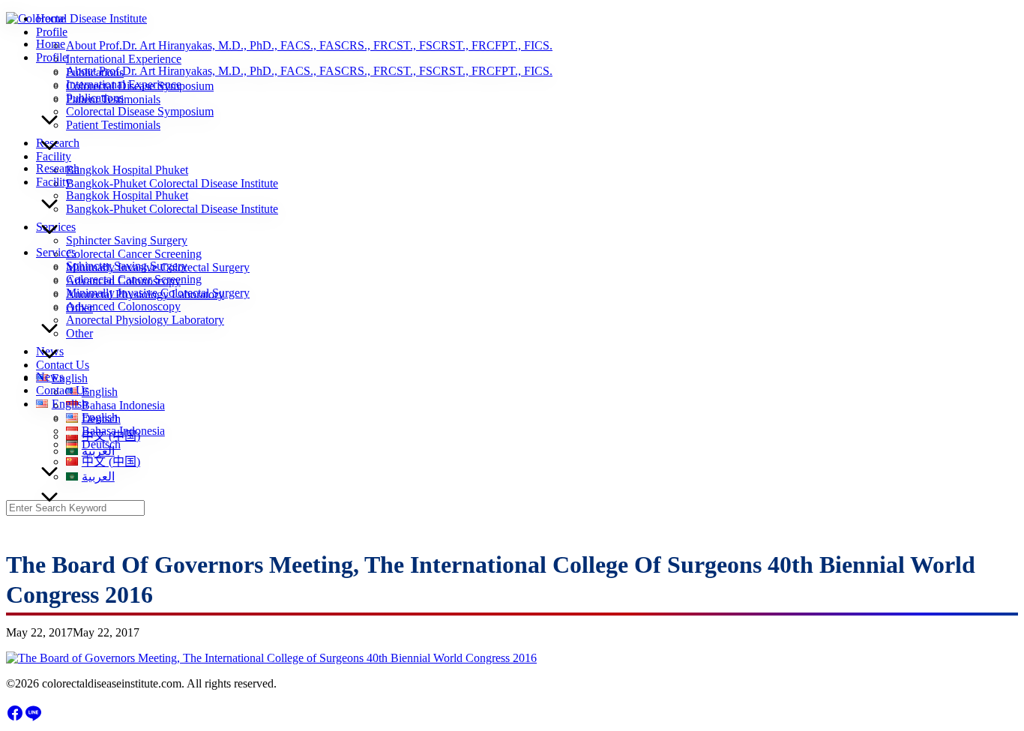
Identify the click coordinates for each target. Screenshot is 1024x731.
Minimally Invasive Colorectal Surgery (158, 292)
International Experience (123, 84)
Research (57, 168)
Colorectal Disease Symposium (140, 111)
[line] (33, 718)
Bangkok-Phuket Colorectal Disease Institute (172, 208)
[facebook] (15, 718)
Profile (51, 57)
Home (50, 43)
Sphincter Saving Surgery (126, 265)
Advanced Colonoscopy (123, 306)
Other (79, 333)
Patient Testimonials (113, 124)
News (50, 376)
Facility (53, 181)
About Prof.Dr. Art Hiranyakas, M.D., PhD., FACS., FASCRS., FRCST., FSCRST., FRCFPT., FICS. (309, 70)
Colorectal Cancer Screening (134, 279)
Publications (95, 97)
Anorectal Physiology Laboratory (145, 319)
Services (56, 252)
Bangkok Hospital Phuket (127, 195)
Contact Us (62, 390)
